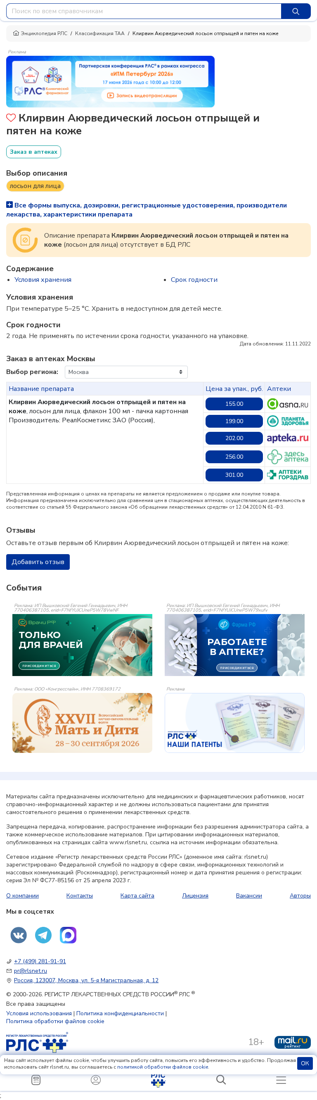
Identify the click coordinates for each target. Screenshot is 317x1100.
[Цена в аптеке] (287, 404)
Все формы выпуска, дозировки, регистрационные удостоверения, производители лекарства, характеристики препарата (146, 210)
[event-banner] (82, 723)
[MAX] (68, 935)
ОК (305, 1063)
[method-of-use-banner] (110, 81)
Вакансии (249, 896)
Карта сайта (137, 896)
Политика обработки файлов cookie (55, 1021)
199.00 (234, 421)
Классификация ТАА (100, 33)
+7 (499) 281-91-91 (40, 961)
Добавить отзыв (38, 562)
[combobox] (144, 11)
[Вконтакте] (18, 935)
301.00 (234, 475)
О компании (22, 896)
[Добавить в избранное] (11, 119)
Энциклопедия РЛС (44, 33)
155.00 (234, 404)
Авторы (300, 896)
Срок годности (194, 279)
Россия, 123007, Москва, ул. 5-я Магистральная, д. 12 (86, 980)
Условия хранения (42, 279)
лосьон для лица (35, 185)
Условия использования (39, 1013)
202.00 (234, 438)
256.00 (234, 457)
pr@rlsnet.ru (30, 971)
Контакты (79, 896)
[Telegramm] (43, 935)
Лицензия (195, 896)
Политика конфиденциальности (120, 1013)
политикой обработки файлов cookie (162, 1067)
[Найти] (296, 11)
